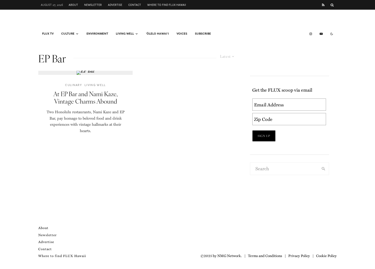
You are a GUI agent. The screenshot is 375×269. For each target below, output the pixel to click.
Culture (67, 34)
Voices (182, 34)
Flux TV (48, 34)
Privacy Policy (299, 255)
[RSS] (323, 5)
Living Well (125, 34)
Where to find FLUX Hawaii (166, 5)
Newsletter (93, 5)
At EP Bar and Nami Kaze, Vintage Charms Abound (85, 97)
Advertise (115, 5)
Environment (97, 34)
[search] (323, 169)
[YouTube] (321, 33)
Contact (134, 5)
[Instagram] (311, 33)
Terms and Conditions (265, 255)
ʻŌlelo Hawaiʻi (157, 34)
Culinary (73, 85)
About (73, 5)
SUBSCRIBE (203, 34)
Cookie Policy (326, 255)
